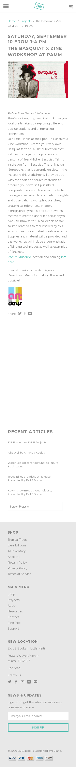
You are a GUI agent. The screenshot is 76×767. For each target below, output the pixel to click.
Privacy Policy (17, 568)
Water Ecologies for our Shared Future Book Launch (33, 464)
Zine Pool (14, 623)
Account (14, 557)
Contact (13, 617)
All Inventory (17, 551)
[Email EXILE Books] (35, 681)
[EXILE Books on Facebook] (16, 681)
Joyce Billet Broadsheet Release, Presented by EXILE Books (29, 478)
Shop (11, 594)
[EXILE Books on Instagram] (29, 681)
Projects (13, 600)
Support (13, 628)
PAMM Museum (19, 257)
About (12, 606)
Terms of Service (19, 574)
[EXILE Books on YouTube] (22, 681)
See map (14, 668)
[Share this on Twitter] (19, 313)
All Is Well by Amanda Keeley (26, 452)
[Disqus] (38, 372)
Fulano (56, 750)
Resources (15, 611)
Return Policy (17, 562)
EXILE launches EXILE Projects (27, 442)
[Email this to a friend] (29, 313)
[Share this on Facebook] (24, 313)
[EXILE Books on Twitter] (9, 681)
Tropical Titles (17, 540)
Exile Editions (17, 545)
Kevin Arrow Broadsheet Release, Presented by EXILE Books (30, 492)
